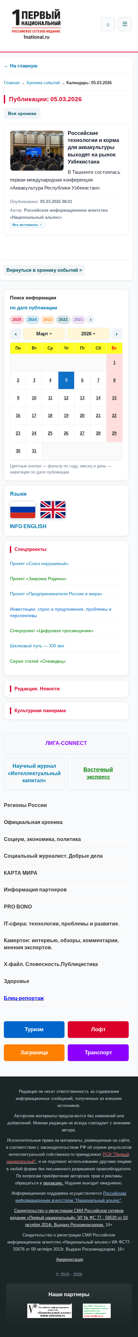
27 (82, 433)
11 (50, 397)
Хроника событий (43, 82)
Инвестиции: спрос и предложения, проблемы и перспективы (60, 612)
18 (50, 415)
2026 (86, 333)
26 (66, 433)
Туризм (34, 1029)
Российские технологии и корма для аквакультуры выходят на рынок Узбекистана (93, 147)
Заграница (34, 1052)
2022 (63, 319)
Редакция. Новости (37, 688)
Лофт (98, 1029)
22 (114, 415)
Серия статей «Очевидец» (38, 661)
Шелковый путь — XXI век (37, 645)
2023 (47, 319)
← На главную (21, 65)
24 (34, 433)
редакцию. (53, 1183)
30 (18, 450)
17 (34, 415)
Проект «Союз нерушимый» (39, 563)
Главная (12, 82)
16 (18, 415)
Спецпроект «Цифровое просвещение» (52, 630)
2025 (17, 319)
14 (98, 397)
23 (18, 433)
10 (34, 397)
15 (114, 397)
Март (42, 333)
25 (50, 433)
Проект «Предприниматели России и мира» (56, 593)
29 (114, 433)
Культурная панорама (40, 710)
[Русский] (23, 509)
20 (82, 415)
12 (66, 397)
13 (82, 397)
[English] (53, 509)
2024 (32, 319)
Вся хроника (22, 113)
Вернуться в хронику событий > (44, 270)
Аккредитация (69, 1259)
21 (98, 415)
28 (98, 433)
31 (34, 450)
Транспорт (98, 1052)
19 (66, 415)
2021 (78, 319)
